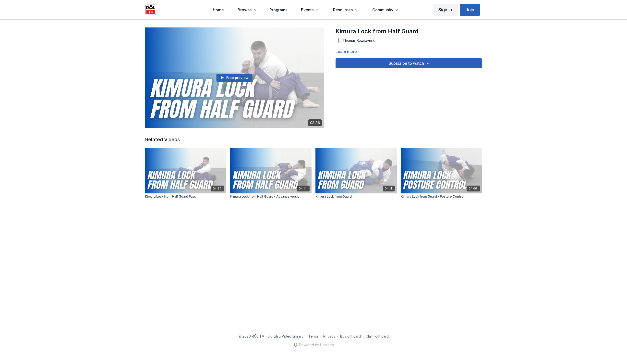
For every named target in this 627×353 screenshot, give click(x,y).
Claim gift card (377, 336)
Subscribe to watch (406, 63)
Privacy (329, 336)
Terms (313, 336)
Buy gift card (350, 336)
